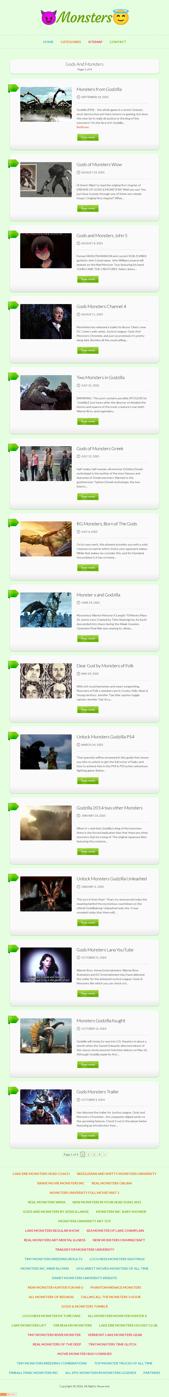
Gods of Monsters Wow (99, 164)
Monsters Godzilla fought (101, 1020)
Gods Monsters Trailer (98, 1091)
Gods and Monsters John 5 (102, 235)
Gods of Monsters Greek (100, 448)
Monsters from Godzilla (99, 89)
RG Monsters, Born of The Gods (107, 523)
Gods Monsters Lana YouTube (105, 949)
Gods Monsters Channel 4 (101, 306)
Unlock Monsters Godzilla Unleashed (112, 878)
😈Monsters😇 (84, 17)
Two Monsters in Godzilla (100, 377)
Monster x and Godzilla (98, 594)
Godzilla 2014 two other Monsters (110, 807)
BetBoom (83, 127)
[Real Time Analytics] (8, 1395)
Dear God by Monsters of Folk (105, 665)
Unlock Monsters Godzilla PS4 (105, 736)
